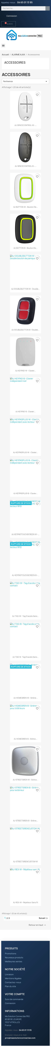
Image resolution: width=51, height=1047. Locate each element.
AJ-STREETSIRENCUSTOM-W (25, 861)
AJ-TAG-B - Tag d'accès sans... (25, 657)
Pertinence (25, 81)
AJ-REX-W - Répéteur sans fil (25, 902)
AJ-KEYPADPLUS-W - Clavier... (25, 452)
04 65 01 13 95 (25, 2)
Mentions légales (13, 978)
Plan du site (10, 986)
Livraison (9, 974)
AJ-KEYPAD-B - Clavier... (25, 411)
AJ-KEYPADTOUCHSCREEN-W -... (25, 534)
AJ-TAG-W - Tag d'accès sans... (25, 616)
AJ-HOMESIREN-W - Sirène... (26, 698)
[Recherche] (47, 8)
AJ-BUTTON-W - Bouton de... (25, 207)
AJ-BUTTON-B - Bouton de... (25, 248)
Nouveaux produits (14, 957)
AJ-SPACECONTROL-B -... (25, 166)
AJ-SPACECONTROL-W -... (26, 125)
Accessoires (15, 62)
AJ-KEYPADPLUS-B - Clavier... (25, 493)
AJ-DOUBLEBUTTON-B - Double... (25, 330)
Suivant (43, 918)
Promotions (10, 953)
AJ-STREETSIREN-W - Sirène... (25, 780)
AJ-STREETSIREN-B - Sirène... (25, 820)
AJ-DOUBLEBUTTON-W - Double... (25, 289)
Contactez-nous (13, 982)
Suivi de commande (14, 999)
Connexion (10, 1003)
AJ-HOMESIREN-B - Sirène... (25, 739)
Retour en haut (38, 925)
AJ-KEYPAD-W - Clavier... (25, 370)
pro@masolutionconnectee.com (20, 1038)
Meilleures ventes (13, 961)
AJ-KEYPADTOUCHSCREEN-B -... (25, 575)
